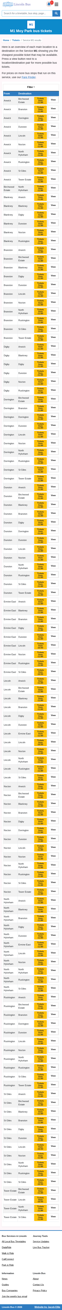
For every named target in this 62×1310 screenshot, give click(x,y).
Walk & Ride (8, 1253)
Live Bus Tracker (41, 1247)
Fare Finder (29, 77)
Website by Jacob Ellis (47, 1307)
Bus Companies (10, 1290)
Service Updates (41, 1241)
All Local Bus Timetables (14, 1241)
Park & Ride (8, 1265)
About (36, 1279)
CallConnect (8, 1259)
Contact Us (38, 1284)
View (53, 99)
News (5, 1279)
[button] (49, 4)
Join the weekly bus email (14, 1296)
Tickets (16, 40)
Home (6, 40)
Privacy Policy (40, 1290)
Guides (5, 1284)
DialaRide (6, 1247)
